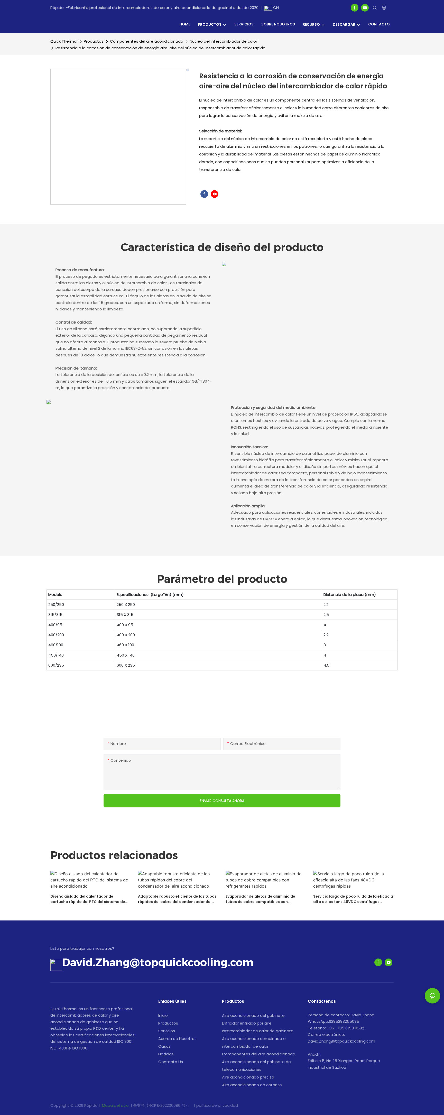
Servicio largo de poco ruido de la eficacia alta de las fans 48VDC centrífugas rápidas (353, 899)
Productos (94, 41)
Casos (164, 1046)
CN (275, 7)
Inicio (163, 1015)
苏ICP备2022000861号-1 (168, 1105)
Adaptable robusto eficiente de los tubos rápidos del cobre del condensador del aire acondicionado (177, 899)
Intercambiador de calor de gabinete (257, 1031)
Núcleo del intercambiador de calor (223, 41)
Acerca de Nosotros (177, 1038)
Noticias (166, 1054)
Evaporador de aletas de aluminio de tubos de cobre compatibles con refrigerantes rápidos (260, 899)
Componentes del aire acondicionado (146, 41)
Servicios (166, 1031)
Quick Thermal (63, 41)
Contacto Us (170, 1061)
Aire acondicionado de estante (252, 1085)
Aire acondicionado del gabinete (253, 1015)
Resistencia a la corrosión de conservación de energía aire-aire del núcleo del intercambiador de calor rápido (160, 48)
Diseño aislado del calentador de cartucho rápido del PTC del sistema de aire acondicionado (87, 899)
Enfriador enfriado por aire (247, 1023)
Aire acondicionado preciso (248, 1077)
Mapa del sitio (115, 1105)
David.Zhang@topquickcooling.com (158, 962)
